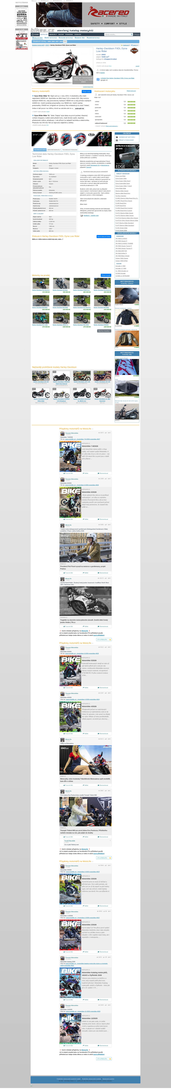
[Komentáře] (109, 432)
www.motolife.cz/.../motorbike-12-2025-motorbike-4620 (83, 1011)
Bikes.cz (34, 0)
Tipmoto (88, 167)
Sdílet (86, 473)
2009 (49, 41)
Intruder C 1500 (120, 266)
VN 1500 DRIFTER (121, 251)
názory (135, 45)
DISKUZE (78, 34)
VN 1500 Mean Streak (122, 256)
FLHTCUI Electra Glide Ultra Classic (127, 218)
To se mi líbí (69, 473)
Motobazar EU (95, 165)
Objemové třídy (80, 38)
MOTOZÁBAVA (22, 2)
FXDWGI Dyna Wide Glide (101, 325)
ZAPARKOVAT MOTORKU (127, 137)
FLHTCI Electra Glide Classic (125, 215)
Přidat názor (87, 91)
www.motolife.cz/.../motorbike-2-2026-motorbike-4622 (83, 917)
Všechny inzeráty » (104, 331)
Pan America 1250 (40, 290)
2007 (57, 41)
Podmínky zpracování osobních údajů (68, 1079)
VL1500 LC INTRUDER (123, 276)
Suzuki (118, 263)
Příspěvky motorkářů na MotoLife (76, 428)
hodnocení (126, 45)
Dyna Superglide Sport (123, 183)
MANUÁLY (53, 34)
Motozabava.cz (57, 0)
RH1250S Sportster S (40, 308)
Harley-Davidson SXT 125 (82, 381)
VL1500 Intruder (121, 273)
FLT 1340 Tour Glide (40, 325)
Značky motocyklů (51, 38)
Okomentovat (103, 473)
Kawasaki (120, 236)
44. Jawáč (22, 31)
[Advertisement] (72, 258)
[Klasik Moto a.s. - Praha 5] (41, 283)
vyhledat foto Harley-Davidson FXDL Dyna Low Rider (117, 78)
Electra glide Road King (123, 193)
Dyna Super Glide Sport (123, 181)
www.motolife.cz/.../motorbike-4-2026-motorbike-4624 (83, 699)
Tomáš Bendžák (69, 841)
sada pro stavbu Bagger (121, 358)
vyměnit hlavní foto (88, 87)
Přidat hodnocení (131, 91)
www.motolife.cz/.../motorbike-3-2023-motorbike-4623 (83, 872)
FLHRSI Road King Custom (124, 208)
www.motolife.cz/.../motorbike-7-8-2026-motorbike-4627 (82, 439)
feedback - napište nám (91, 215)
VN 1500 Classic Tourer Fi (124, 246)
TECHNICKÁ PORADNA (69, 150)
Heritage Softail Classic (60, 290)
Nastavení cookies (108, 1079)
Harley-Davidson (122, 174)
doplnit (102, 72)
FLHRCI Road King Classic (124, 201)
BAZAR (61, 34)
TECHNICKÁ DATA (40, 150)
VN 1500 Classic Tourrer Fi (124, 248)
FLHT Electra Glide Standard (125, 223)
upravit (137, 66)
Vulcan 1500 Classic (122, 258)
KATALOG (44, 34)
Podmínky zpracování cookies (91, 1079)
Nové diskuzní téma (103, 236)
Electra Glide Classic (122, 191)
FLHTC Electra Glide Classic (124, 213)
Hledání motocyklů (93, 38)
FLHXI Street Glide (121, 228)
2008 (53, 41)
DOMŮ (36, 34)
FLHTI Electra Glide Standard (125, 225)
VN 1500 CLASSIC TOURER (124, 243)
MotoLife (68, 525)
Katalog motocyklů (38, 45)
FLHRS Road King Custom (124, 210)
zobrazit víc (79, 108)
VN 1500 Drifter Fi (121, 253)
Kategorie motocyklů (66, 38)
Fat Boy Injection (121, 196)
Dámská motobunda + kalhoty (123, 308)
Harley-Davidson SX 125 (102, 381)
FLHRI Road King (121, 203)
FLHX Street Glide (121, 230)
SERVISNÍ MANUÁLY (54, 150)
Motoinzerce (105, 165)
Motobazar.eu (44, 0)
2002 (47, 45)
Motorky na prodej (41, 275)
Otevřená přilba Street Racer (123, 287)
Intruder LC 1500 (121, 268)
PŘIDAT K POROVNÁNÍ (126, 140)
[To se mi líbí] (105, 432)
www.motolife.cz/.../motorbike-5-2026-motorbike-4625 (82, 653)
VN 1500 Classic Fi (121, 241)
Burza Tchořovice (21, 8)
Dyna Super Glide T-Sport (124, 186)
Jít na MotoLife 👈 (104, 639)
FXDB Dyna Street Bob (81, 290)
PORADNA (69, 34)
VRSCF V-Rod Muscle (60, 325)
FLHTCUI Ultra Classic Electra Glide (127, 220)
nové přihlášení (98, 635)
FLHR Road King (121, 205)
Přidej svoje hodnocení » (112, 126)
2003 (61, 41)
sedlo (116, 379)
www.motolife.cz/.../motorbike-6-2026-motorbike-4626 (82, 485)
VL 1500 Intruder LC (122, 271)
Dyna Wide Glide (121, 188)
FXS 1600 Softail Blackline (81, 325)
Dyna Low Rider (121, 176)
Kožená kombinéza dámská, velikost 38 (126, 329)
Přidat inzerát (106, 275)
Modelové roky (37, 38)
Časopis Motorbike (71, 433)
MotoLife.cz (69, 0)
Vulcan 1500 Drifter (122, 261)
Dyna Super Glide (121, 178)
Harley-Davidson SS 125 (41, 381)
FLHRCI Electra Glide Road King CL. (127, 198)
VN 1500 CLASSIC (121, 238)
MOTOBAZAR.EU (127, 282)
